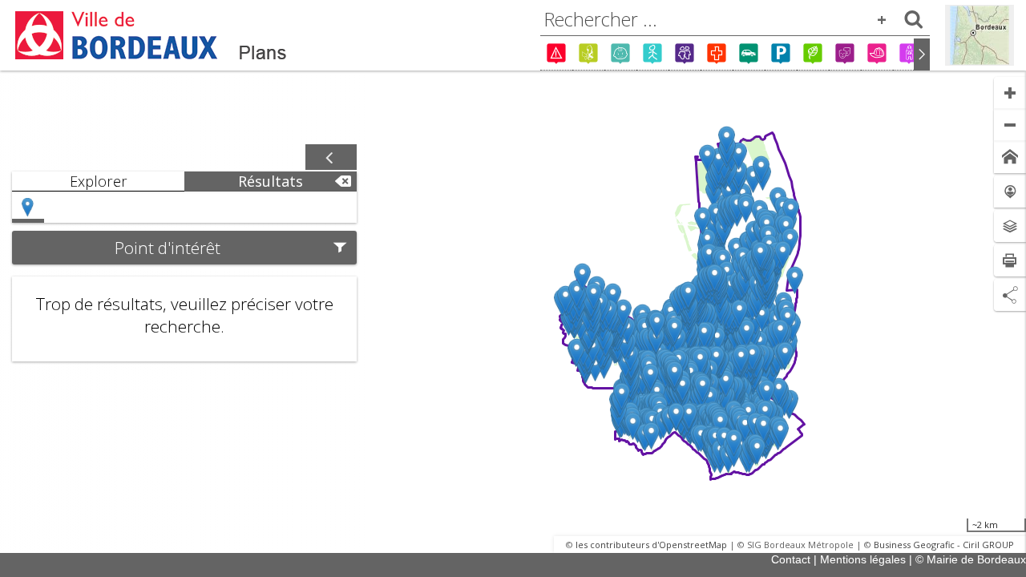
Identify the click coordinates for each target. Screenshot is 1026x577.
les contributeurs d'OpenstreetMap (651, 545)
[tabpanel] (184, 276)
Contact (790, 559)
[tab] (98, 181)
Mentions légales (863, 559)
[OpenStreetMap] (979, 35)
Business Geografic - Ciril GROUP (944, 545)
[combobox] (735, 19)
